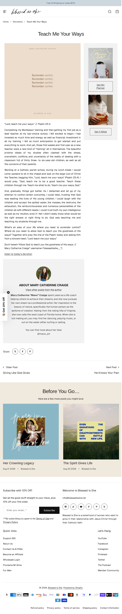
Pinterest (100, 560)
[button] (3, 307)
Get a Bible (100, 131)
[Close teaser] (8, 292)
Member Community (106, 576)
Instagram (101, 555)
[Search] (109, 11)
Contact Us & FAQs (13, 555)
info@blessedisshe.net (73, 504)
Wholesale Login (11, 565)
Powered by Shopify (72, 593)
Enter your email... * (16, 516)
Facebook (101, 549)
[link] (15, 351)
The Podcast (102, 571)
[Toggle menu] (4, 11)
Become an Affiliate (13, 560)
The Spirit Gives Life (77, 463)
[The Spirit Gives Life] (91, 431)
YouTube (100, 544)
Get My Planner (100, 86)
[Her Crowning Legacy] (31, 431)
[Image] (100, 63)
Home (6, 21)
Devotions (17, 21)
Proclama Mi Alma (12, 571)
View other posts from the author (44, 289)
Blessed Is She (54, 593)
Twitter (99, 565)
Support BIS (9, 544)
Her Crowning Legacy (18, 463)
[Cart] (117, 11)
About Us (8, 549)
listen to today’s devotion (18, 254)
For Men (7, 576)
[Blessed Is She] (26, 11)
